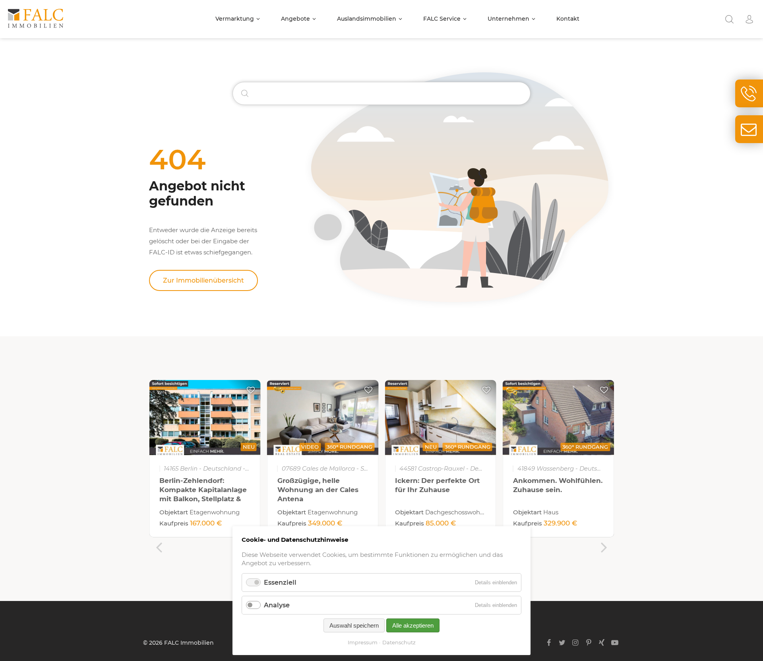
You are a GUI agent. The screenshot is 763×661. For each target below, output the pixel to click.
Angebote (295, 18)
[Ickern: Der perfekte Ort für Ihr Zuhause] (440, 417)
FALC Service (442, 18)
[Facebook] (549, 642)
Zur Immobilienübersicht (203, 280)
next (604, 547)
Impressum (363, 642)
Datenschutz (399, 642)
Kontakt (567, 18)
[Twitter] (562, 642)
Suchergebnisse (729, 19)
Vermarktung (234, 18)
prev (159, 547)
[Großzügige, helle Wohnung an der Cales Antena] (323, 417)
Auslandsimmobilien (366, 18)
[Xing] (602, 642)
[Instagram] (575, 642)
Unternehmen (508, 18)
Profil (749, 19)
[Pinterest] (588, 642)
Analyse (277, 605)
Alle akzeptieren (413, 625)
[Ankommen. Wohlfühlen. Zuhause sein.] (558, 417)
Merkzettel (251, 390)
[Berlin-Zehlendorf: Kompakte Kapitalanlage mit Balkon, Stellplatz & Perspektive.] (205, 417)
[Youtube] (615, 642)
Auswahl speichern (354, 625)
